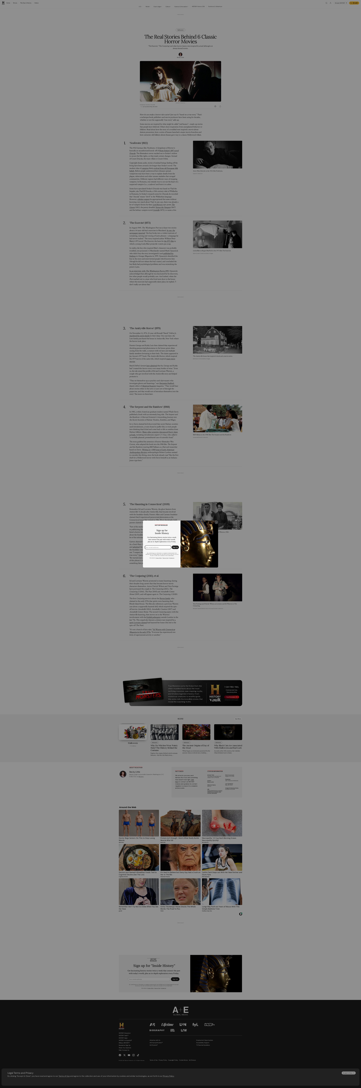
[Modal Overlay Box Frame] (180, 544)
